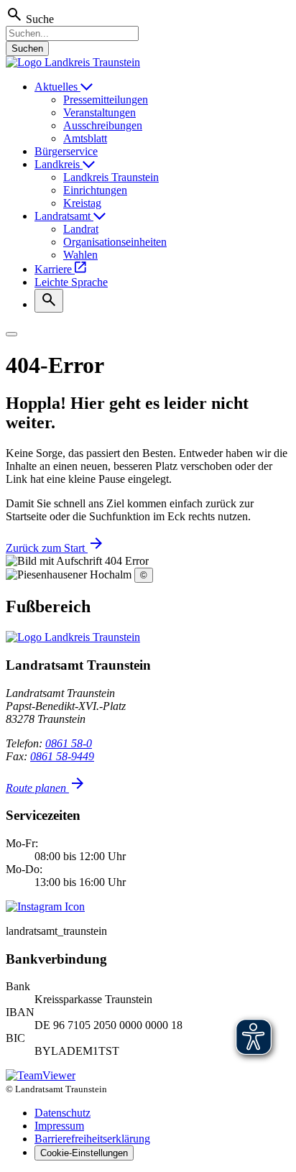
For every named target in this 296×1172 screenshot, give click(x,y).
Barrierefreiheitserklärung (92, 1138)
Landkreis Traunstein (111, 177)
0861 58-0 (68, 743)
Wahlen (80, 255)
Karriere (54, 269)
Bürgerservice (66, 151)
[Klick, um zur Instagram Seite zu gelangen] (45, 906)
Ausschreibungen (102, 125)
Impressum (59, 1126)
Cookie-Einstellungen (84, 1153)
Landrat (80, 229)
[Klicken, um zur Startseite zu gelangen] (73, 62)
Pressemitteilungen (105, 99)
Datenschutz (62, 1113)
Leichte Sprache (71, 282)
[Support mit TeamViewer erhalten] (40, 1075)
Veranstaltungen (99, 112)
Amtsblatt (85, 138)
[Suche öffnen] (48, 301)
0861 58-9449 (62, 756)
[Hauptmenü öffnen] (11, 334)
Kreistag (82, 203)
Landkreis (58, 164)
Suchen (27, 48)
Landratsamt (63, 216)
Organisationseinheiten (115, 242)
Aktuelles (57, 86)
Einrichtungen (95, 190)
